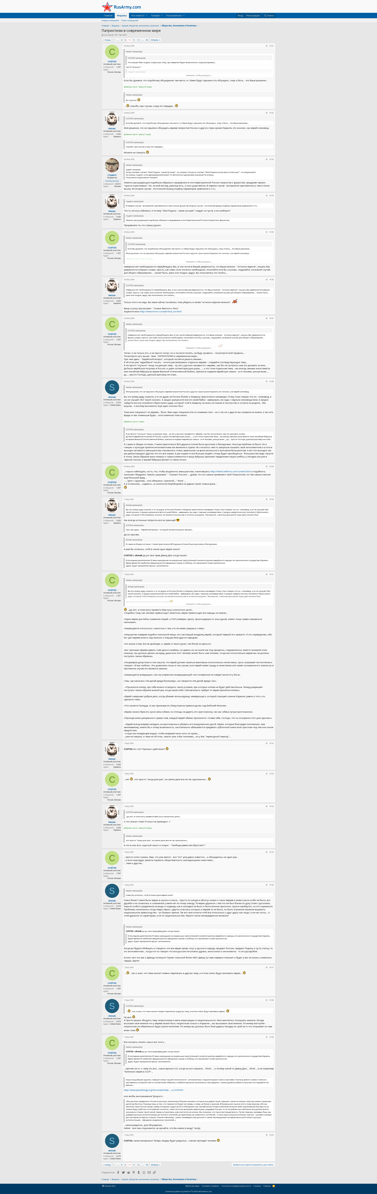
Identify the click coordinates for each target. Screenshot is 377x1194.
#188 (271, 381)
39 (147, 40)
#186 (271, 279)
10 (129, 40)
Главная (108, 15)
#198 (271, 1000)
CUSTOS (112, 61)
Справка (257, 1186)
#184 (271, 195)
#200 (271, 1135)
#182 (271, 113)
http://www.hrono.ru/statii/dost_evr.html (161, 311)
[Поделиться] (266, 46)
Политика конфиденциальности (236, 1186)
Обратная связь (192, 1186)
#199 (271, 1037)
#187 (271, 318)
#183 (271, 159)
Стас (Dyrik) (109, 35)
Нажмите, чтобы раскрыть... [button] (199, 75)
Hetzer (112, 128)
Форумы (122, 15)
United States (115, 405)
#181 (271, 46)
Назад (107, 40)
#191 (271, 574)
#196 (271, 885)
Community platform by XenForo (188, 1191)
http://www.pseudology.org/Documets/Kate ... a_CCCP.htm (153, 1089)
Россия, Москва (114, 72)
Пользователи (174, 15)
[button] (147, 15)
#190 (271, 499)
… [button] (118, 40)
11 (134, 40)
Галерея (155, 15)
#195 (271, 852)
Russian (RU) (110, 1186)
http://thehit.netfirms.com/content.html (230, 471)
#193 (271, 773)
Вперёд (154, 40)
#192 (271, 743)
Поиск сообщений (129, 20)
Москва (117, 186)
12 (138, 40)
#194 (271, 806)
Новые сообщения (110, 20)
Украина (117, 136)
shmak (112, 396)
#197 (271, 967)
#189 (271, 466)
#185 (271, 232)
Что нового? (137, 15)
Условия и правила (210, 1186)
